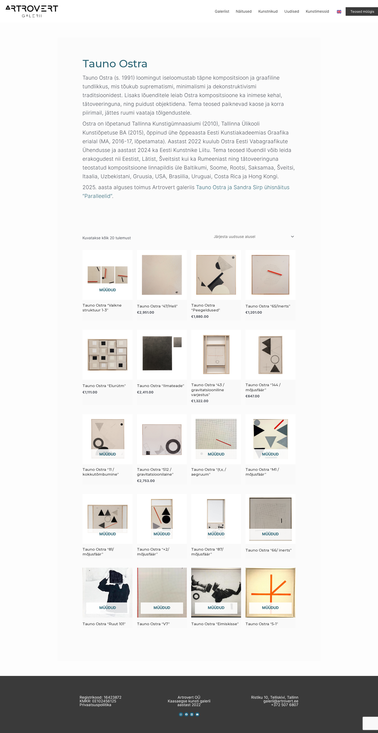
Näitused (244, 11)
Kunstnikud (268, 11)
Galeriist (222, 11)
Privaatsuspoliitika (95, 705)
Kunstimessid (317, 11)
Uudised (291, 11)
